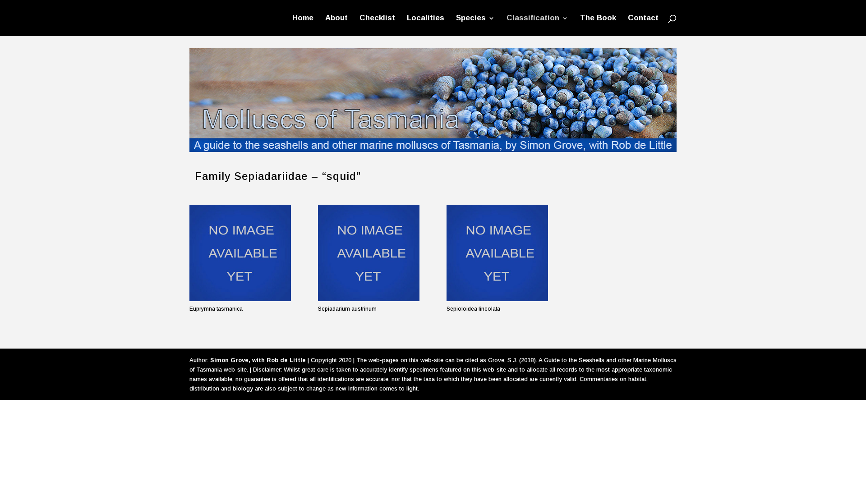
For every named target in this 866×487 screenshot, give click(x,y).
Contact (643, 18)
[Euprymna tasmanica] (240, 253)
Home (302, 18)
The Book (598, 18)
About (336, 18)
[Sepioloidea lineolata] (497, 253)
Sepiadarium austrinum (347, 309)
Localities (425, 18)
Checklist (377, 18)
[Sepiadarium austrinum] (368, 253)
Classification (533, 18)
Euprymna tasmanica (216, 309)
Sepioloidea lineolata (473, 309)
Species (471, 18)
